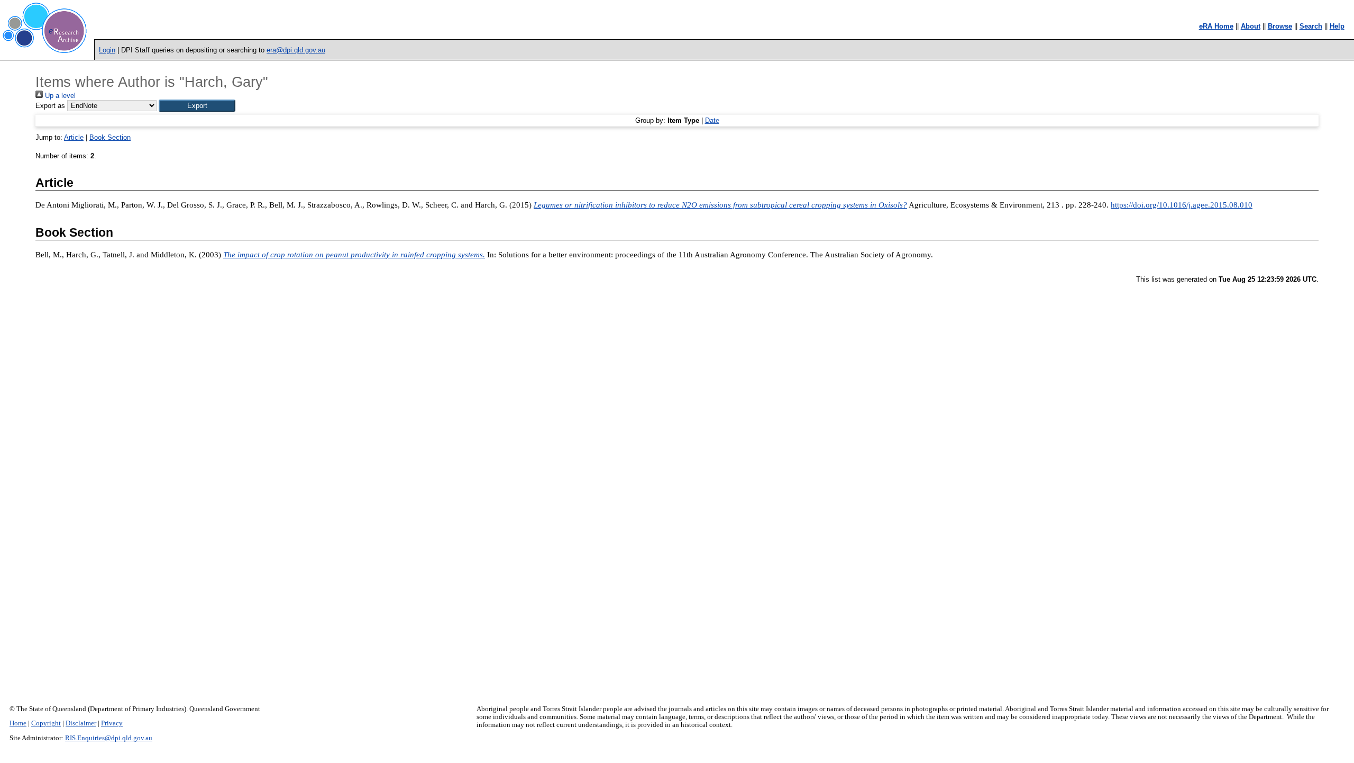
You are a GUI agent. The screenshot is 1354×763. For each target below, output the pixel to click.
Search (1311, 26)
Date (712, 120)
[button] (197, 106)
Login (107, 50)
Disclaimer (81, 723)
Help (1337, 26)
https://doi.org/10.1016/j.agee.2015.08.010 (1181, 205)
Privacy (112, 723)
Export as (50, 106)
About (1250, 26)
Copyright (46, 723)
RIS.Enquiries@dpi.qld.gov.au (108, 738)
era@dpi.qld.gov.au (296, 50)
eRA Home (1216, 26)
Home (18, 723)
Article (74, 137)
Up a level (59, 96)
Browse (1280, 26)
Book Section (110, 137)
